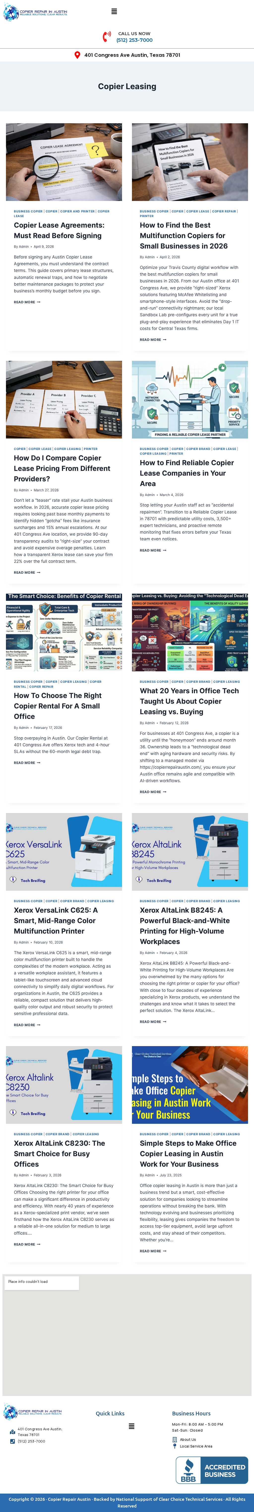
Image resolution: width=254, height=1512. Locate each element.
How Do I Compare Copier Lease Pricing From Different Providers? (62, 468)
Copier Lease (197, 211)
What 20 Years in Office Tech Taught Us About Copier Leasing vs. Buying (189, 701)
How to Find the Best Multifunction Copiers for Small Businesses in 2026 (184, 235)
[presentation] (64, 162)
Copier (52, 211)
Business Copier (28, 211)
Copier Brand (198, 449)
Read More (27, 302)
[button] (114, 11)
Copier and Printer (77, 211)
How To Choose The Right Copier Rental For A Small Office (58, 706)
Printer (147, 216)
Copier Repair (224, 211)
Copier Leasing (67, 449)
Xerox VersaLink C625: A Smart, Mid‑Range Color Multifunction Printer (56, 920)
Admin (24, 247)
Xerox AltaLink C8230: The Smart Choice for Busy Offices (59, 1153)
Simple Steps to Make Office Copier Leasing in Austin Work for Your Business (188, 1153)
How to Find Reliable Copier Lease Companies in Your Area (187, 473)
